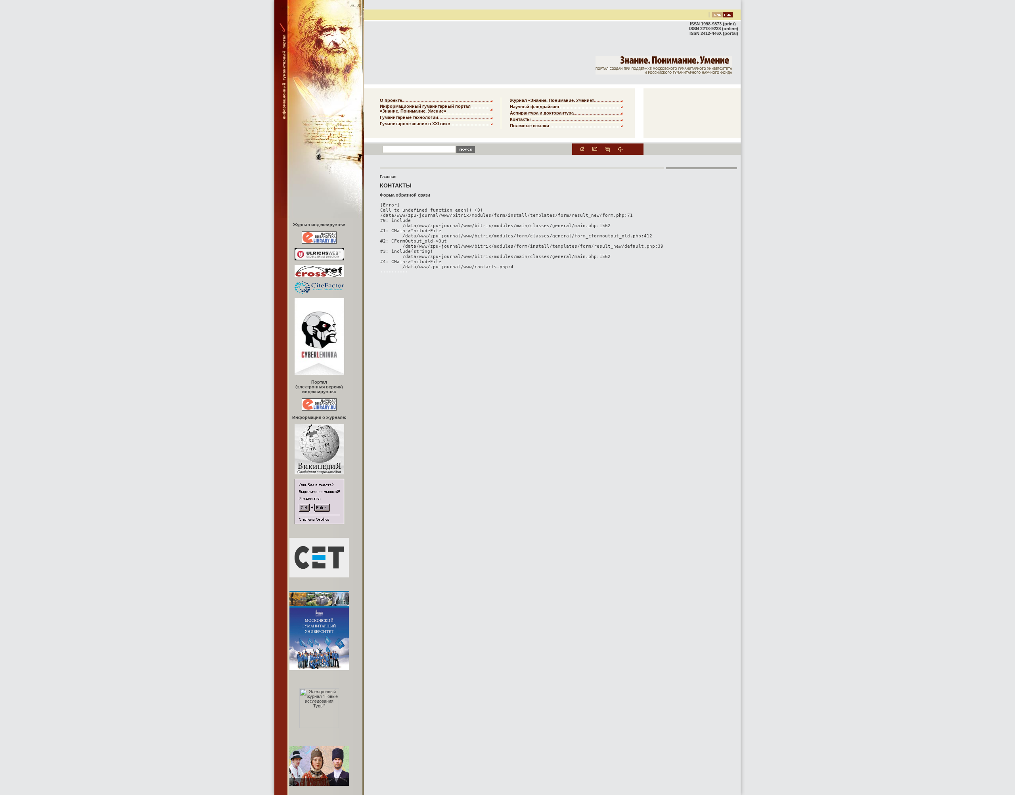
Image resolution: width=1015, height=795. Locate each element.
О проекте (391, 100)
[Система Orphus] (319, 522)
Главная (388, 176)
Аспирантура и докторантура (542, 113)
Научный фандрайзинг (535, 106)
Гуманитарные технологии (409, 117)
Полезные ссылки (529, 125)
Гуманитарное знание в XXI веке (415, 123)
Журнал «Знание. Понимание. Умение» (552, 100)
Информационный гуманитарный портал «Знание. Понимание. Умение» (425, 108)
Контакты (520, 119)
